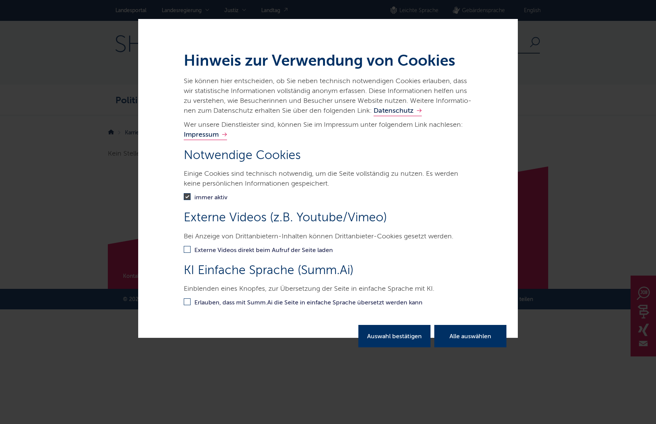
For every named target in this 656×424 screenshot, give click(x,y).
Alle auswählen (470, 336)
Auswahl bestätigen (394, 336)
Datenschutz (393, 110)
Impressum (201, 134)
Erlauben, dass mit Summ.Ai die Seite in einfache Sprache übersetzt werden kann (308, 302)
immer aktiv (210, 197)
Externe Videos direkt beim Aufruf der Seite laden (263, 250)
